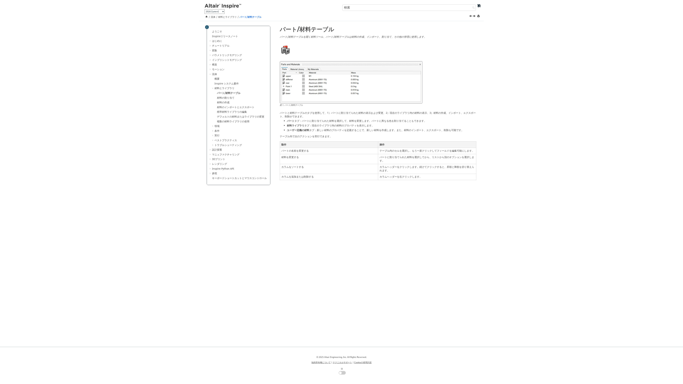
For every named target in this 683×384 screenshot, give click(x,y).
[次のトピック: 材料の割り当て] (474, 16)
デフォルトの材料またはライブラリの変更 (240, 117)
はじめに (217, 41)
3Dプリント (218, 159)
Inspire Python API (223, 169)
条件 (217, 131)
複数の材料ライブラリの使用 (233, 121)
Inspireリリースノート (225, 36)
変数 (214, 50)
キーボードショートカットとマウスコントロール (239, 178)
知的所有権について (321, 362)
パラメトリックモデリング (227, 55)
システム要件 (227, 84)
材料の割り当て (225, 98)
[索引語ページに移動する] (477, 7)
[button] (210, 31)
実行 (217, 135)
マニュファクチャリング (225, 154)
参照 (214, 173)
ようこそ (217, 31)
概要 (217, 79)
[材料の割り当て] (474, 16)
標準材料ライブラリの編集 (232, 112)
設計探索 (217, 150)
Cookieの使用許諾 (363, 362)
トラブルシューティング (228, 145)
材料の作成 (223, 102)
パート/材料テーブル (250, 17)
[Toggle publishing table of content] (207, 27)
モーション (218, 69)
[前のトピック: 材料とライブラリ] (471, 16)
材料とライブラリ (227, 17)
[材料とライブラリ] (471, 16)
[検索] (473, 7)
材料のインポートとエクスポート (235, 107)
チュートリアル (220, 46)
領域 (217, 126)
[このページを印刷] (478, 16)
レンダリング (219, 164)
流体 (213, 17)
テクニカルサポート (342, 362)
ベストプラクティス (226, 140)
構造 (214, 64)
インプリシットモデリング (227, 60)
